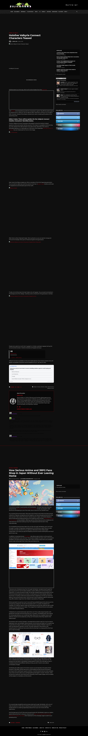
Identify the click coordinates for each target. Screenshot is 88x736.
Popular (64, 78)
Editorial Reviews (15, 371)
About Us (41, 727)
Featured (11, 467)
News (16, 32)
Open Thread (28, 727)
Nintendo (23, 11)
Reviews (49, 11)
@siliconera (13, 353)
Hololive (42, 386)
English (13, 110)
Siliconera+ (17, 11)
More (65, 11)
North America (51, 386)
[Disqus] (31, 426)
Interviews (54, 11)
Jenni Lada (15, 41)
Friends (13, 376)
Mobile (43, 11)
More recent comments (61, 104)
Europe (39, 386)
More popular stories (61, 74)
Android (10, 32)
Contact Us (48, 727)
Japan (46, 386)
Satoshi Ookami (63, 88)
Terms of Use (55, 727)
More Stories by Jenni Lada (24, 409)
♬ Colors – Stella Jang (15, 357)
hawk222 (62, 82)
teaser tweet (41, 184)
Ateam (35, 386)
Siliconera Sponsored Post (27, 478)
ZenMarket (27, 536)
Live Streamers (15, 374)
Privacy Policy (62, 727)
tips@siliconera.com (46, 734)
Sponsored (15, 467)
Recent (61, 78)
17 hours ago (62, 92)
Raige (61, 94)
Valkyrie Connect (51, 388)
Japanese (44, 89)
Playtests (60, 11)
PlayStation (30, 11)
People (57, 78)
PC (40, 11)
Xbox (36, 11)
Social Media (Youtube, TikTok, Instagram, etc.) (21, 378)
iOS (13, 32)
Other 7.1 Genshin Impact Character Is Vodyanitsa (65, 85)
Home (11, 11)
